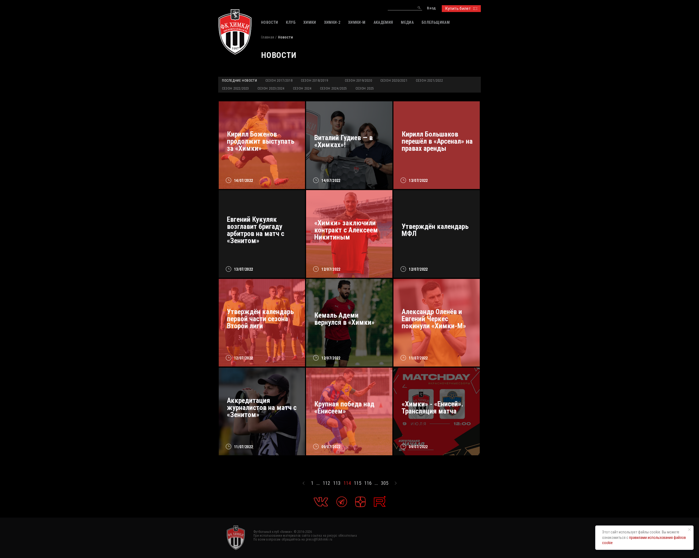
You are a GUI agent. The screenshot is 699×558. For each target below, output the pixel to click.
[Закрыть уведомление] (689, 529)
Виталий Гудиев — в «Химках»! (343, 141)
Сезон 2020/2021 (393, 80)
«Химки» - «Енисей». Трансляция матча (432, 407)
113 (336, 483)
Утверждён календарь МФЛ (435, 230)
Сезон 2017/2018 (278, 80)
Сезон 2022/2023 (235, 88)
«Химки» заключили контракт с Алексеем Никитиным (346, 230)
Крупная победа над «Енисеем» (344, 407)
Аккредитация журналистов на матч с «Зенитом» (262, 407)
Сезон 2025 (365, 88)
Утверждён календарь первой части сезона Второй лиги (260, 319)
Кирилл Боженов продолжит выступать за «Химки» (260, 141)
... (318, 483)
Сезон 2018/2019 (314, 80)
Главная (267, 37)
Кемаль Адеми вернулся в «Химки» (344, 318)
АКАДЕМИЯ (383, 22)
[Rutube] (380, 501)
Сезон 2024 (302, 88)
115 (357, 483)
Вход (431, 8)
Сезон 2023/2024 (271, 88)
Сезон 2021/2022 (429, 80)
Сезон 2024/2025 (333, 88)
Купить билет (458, 8)
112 (326, 483)
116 (368, 483)
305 (384, 483)
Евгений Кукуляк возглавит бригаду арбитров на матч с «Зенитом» (255, 230)
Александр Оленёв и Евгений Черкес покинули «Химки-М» (434, 319)
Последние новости (239, 80)
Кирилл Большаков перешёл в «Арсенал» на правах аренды (437, 141)
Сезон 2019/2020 (358, 80)
